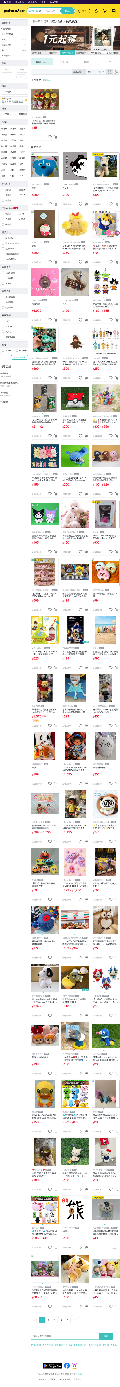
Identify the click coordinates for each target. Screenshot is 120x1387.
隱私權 (52, 1379)
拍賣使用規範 (64, 1379)
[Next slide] (57, 99)
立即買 (64, 62)
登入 (84, 10)
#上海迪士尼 (80, 1344)
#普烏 (114, 1344)
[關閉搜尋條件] (40, 11)
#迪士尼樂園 (95, 1344)
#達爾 (106, 1344)
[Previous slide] (33, 99)
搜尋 (106, 1336)
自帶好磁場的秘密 (39, 52)
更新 (80, 1374)
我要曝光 (47, 80)
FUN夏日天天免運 (98, 52)
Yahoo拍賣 (14, 10)
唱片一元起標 (67, 52)
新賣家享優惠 (112, 52)
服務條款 (42, 1379)
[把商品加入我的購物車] (56, 137)
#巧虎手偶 (48, 1344)
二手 (108, 62)
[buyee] (14, 99)
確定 (21, 76)
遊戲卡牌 (53, 52)
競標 (86, 62)
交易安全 (77, 1379)
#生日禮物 (36, 1344)
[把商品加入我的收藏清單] (50, 137)
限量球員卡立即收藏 (83, 52)
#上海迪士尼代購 (63, 1344)
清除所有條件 (19, 357)
